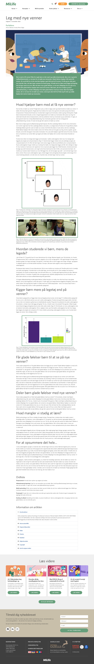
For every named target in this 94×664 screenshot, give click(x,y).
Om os (79, 8)
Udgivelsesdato (24, 541)
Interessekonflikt (24, 523)
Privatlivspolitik (34, 641)
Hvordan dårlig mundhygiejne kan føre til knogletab (36, 581)
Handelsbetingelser (35, 648)
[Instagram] (17, 629)
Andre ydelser (53, 8)
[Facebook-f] (8, 629)
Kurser (13, 8)
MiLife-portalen (39, 8)
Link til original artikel (25, 548)
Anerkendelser (23, 512)
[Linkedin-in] (12, 629)
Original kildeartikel (25, 527)
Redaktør (22, 537)
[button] (47, 512)
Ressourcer (67, 8)
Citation (22, 534)
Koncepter (25, 8)
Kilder (21, 530)
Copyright (22, 544)
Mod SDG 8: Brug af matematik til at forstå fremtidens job (57, 581)
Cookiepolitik (33, 645)
